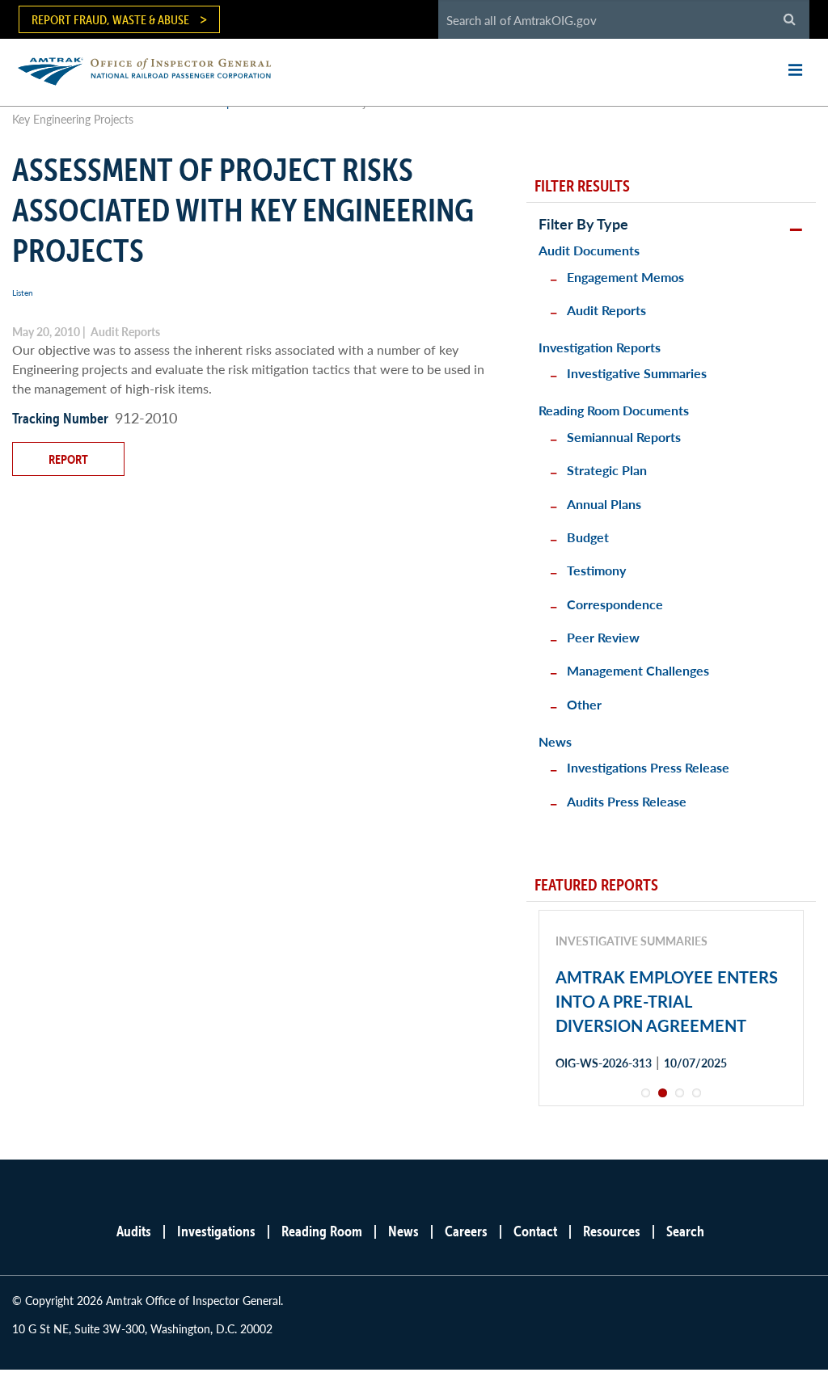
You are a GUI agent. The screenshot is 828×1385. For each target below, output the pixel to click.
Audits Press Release (626, 801)
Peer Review (603, 637)
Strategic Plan (607, 470)
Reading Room (321, 1231)
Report (68, 459)
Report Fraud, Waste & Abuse (110, 19)
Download (613, 1120)
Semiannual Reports (624, 436)
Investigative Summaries (637, 373)
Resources (611, 1231)
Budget (588, 537)
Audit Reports (606, 310)
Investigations (216, 1231)
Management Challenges (638, 670)
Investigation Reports (600, 347)
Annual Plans (604, 504)
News (555, 741)
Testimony (596, 570)
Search (685, 1231)
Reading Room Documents (614, 410)
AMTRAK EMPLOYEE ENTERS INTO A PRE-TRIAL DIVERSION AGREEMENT (667, 1001)
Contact (535, 1231)
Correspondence (615, 604)
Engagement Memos (625, 276)
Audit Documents (589, 250)
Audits (133, 1231)
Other (584, 704)
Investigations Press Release (648, 767)
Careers (466, 1231)
